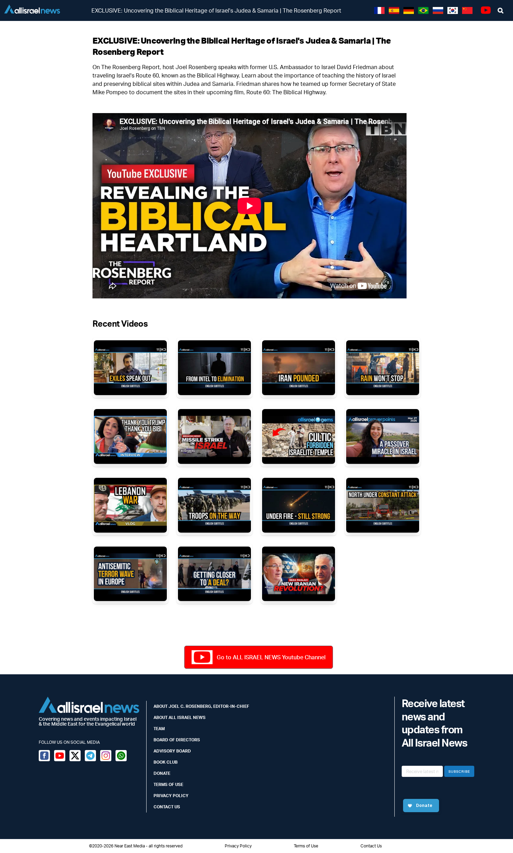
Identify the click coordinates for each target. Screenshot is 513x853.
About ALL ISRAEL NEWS (180, 717)
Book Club (166, 762)
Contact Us (167, 806)
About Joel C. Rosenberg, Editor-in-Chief (201, 706)
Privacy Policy (171, 795)
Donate (162, 773)
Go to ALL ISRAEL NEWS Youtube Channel (271, 657)
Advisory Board (172, 751)
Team (159, 728)
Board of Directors (177, 739)
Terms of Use (168, 784)
